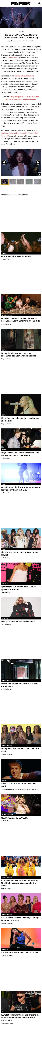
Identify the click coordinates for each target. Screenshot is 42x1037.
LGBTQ (21, 31)
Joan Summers (7, 754)
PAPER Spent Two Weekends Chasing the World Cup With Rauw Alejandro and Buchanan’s (20, 1017)
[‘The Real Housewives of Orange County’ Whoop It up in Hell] (21, 903)
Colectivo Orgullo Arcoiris (24, 76)
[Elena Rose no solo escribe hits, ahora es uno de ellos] (21, 404)
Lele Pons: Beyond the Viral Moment (18, 621)
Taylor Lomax (7, 324)
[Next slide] (37, 162)
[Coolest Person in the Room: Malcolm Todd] (21, 769)
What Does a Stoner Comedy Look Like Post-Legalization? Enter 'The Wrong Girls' (20, 319)
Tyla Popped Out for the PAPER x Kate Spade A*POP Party (18, 588)
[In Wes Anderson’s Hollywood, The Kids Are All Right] (21, 669)
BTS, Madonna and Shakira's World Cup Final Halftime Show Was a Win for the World (19, 883)
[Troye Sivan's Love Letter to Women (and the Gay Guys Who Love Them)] (21, 438)
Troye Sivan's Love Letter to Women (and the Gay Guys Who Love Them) (20, 454)
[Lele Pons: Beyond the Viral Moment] (21, 607)
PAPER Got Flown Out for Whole (16, 256)
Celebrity (5, 1012)
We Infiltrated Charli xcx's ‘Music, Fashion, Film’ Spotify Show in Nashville (20, 488)
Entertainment (7, 315)
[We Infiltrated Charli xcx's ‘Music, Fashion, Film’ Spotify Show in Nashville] (21, 473)
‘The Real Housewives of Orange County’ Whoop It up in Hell (20, 919)
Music (4, 253)
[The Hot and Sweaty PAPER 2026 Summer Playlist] (21, 538)
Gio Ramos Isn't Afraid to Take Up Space (19, 953)
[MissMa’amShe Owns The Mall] (21, 804)
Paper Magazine (8, 1023)
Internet (5, 618)
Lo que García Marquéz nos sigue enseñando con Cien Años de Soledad (18, 354)
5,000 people (14, 58)
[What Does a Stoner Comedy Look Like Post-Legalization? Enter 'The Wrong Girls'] (21, 304)
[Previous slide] (4, 162)
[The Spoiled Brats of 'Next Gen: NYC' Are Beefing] (21, 734)
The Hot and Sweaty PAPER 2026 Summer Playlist (20, 553)
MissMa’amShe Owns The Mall (15, 818)
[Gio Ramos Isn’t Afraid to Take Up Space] (21, 938)
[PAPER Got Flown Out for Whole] (21, 242)
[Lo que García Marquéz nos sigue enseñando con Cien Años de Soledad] (21, 339)
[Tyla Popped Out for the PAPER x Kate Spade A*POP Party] (21, 572)
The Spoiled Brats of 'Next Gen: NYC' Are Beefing (20, 750)
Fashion (5, 583)
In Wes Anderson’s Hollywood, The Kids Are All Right (19, 685)
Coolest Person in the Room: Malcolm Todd (18, 784)
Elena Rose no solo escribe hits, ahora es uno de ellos (20, 419)
